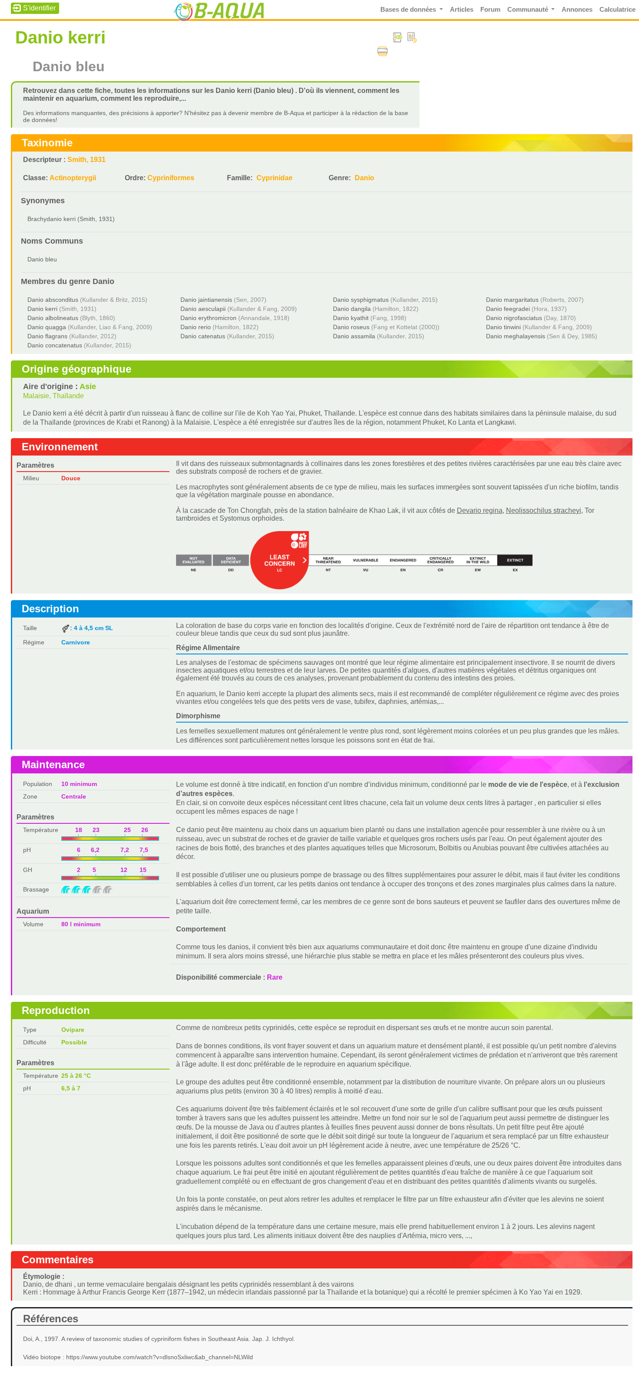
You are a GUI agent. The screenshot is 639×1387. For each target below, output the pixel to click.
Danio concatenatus (54, 345)
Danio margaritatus (512, 299)
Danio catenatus (202, 336)
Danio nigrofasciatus (514, 317)
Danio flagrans (47, 336)
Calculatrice (617, 9)
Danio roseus (351, 327)
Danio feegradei (508, 308)
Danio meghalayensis (515, 336)
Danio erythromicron (208, 317)
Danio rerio (195, 327)
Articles (461, 9)
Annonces (577, 9)
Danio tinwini (503, 327)
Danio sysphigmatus (361, 299)
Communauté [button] (528, 9)
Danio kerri (42, 308)
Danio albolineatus (52, 317)
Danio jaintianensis (206, 299)
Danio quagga (46, 327)
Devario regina (480, 510)
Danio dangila (352, 308)
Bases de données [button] (409, 9)
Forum (490, 9)
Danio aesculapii (203, 308)
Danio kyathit (351, 317)
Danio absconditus (52, 299)
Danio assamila (354, 336)
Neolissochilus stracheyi (543, 510)
